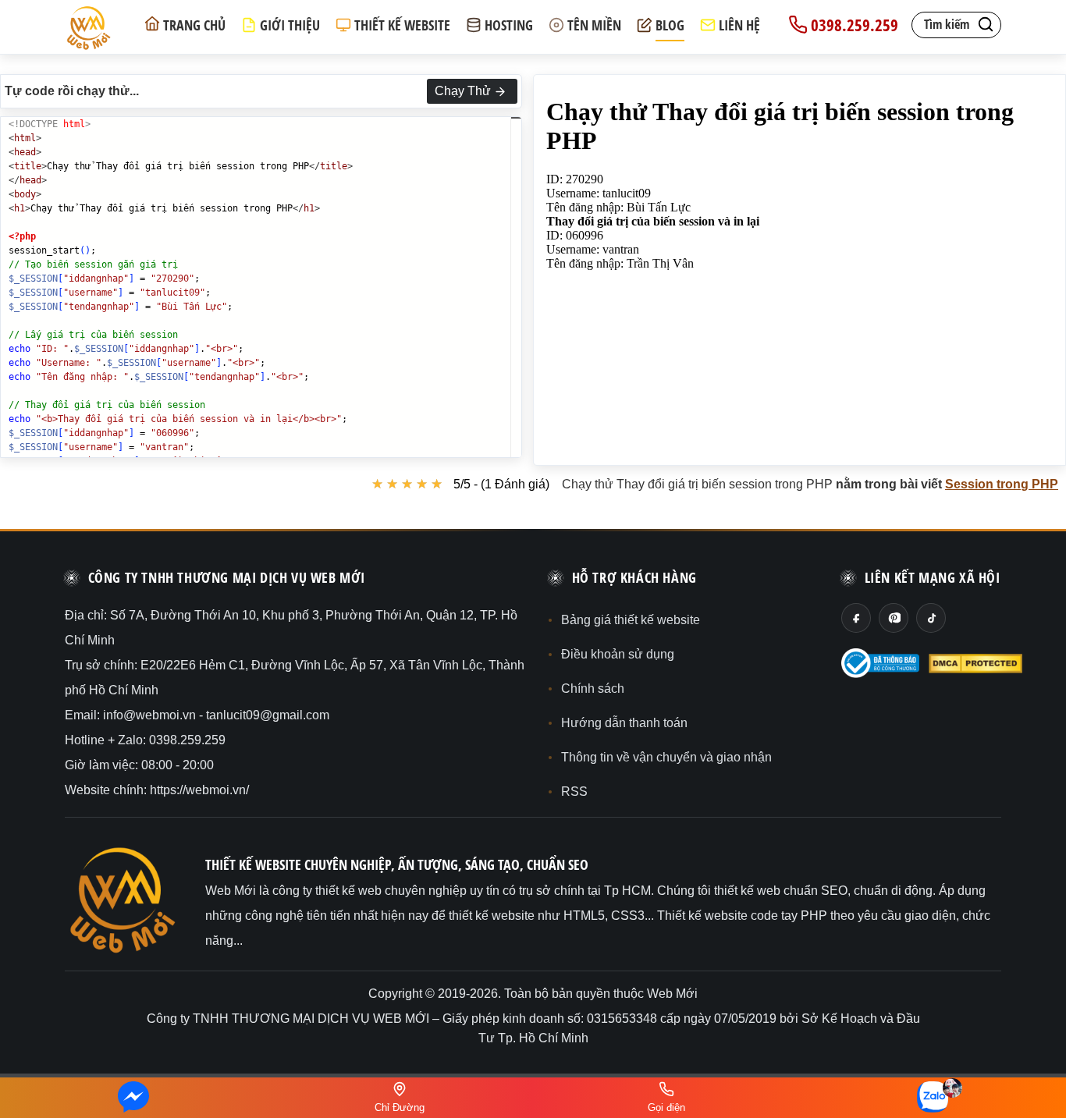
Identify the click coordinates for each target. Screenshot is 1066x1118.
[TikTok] (931, 618)
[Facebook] (856, 618)
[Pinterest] (893, 618)
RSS (574, 791)
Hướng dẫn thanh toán (624, 722)
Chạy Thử (463, 91)
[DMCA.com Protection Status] (975, 663)
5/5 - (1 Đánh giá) (501, 484)
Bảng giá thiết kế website (630, 619)
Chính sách (592, 688)
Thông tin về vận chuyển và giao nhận (666, 757)
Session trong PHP (1001, 484)
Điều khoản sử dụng (617, 654)
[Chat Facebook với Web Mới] (133, 1097)
